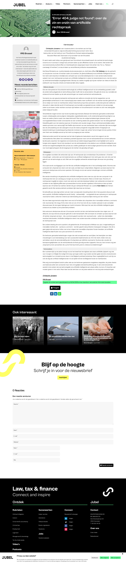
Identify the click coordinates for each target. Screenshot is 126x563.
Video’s (16, 544)
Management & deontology (20, 536)
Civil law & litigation (18, 514)
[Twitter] (31, 79)
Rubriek (39, 4)
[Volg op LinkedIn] (66, 518)
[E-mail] (23, 79)
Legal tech (15, 533)
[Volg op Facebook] (66, 525)
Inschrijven (63, 377)
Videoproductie (43, 521)
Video (58, 4)
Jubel (15, 339)
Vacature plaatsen (44, 538)
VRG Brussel (65, 32)
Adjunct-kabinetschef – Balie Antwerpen (24, 155)
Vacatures (41, 529)
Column (68, 15)
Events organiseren (44, 525)
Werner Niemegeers (88, 342)
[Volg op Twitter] (66, 522)
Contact (94, 510)
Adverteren (42, 518)
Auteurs (49, 4)
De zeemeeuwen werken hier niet (63, 331)
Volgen (71, 518)
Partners (66, 4)
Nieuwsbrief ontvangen (71, 514)
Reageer (56, 288)
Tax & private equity (18, 540)
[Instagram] (29, 79)
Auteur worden (43, 514)
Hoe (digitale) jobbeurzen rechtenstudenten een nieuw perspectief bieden (25, 96)
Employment (16, 529)
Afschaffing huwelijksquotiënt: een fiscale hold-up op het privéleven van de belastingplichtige (97, 331)
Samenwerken (79, 4)
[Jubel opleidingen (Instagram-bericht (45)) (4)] (26, 144)
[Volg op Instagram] (66, 529)
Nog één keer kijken (28, 331)
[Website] (20, 79)
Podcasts (17, 549)
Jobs (90, 4)
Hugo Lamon (52, 339)
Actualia (63, 15)
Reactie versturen (107, 465)
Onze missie (93, 532)
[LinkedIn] (26, 79)
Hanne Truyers (20, 339)
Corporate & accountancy (20, 521)
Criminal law (16, 525)
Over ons (98, 4)
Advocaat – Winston (19, 164)
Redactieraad (94, 536)
